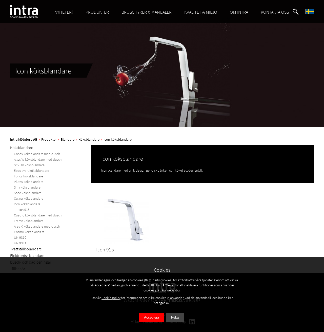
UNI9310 (20, 237)
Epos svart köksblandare (31, 170)
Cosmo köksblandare (29, 232)
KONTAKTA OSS (275, 12)
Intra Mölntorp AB (23, 139)
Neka (175, 317)
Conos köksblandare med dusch (37, 154)
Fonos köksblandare (28, 176)
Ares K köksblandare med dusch (37, 226)
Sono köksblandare (28, 193)
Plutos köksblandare (28, 181)
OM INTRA (239, 12)
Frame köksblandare (29, 220)
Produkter (49, 139)
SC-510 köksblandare (29, 165)
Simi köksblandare (27, 187)
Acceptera (151, 317)
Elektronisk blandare (27, 255)
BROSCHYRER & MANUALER (147, 12)
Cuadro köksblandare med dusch (38, 215)
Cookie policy (111, 298)
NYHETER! (63, 12)
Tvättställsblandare (26, 248)
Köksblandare (88, 139)
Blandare (67, 139)
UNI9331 (20, 243)
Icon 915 (24, 209)
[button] (296, 12)
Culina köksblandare (28, 198)
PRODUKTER (97, 12)
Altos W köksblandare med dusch (38, 159)
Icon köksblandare (118, 139)
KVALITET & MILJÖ (200, 12)
